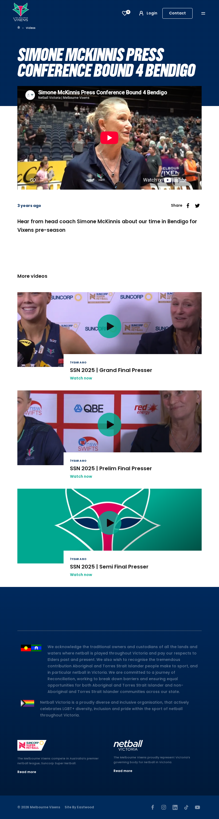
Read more (26, 772)
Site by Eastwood (79, 807)
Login (152, 13)
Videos (30, 28)
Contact (177, 13)
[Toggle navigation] (207, 13)
